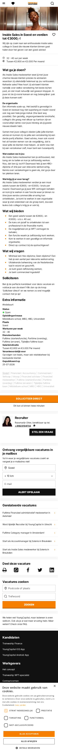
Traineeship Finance (12, 643)
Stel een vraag (42, 431)
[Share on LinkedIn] (52, 570)
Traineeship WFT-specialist (15, 675)
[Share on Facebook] (29, 570)
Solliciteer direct (29, 398)
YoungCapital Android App (15, 655)
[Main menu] (3, 3)
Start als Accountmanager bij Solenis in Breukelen (27, 541)
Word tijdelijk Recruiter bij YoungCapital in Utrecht (27, 524)
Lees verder (20, 705)
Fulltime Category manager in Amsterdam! (23, 532)
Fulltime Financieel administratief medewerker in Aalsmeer (26, 514)
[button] (29, 747)
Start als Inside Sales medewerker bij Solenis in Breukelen (25, 551)
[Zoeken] (53, 3)
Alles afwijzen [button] (29, 741)
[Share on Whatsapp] (17, 570)
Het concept (8, 669)
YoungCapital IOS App (13, 649)
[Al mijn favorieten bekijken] (13, 3)
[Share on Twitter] (40, 570)
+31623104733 (23, 426)
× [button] (54, 686)
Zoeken (29, 604)
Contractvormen (10, 680)
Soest (5, 373)
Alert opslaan (29, 492)
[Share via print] (5, 570)
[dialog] (29, 718)
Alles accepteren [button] (29, 734)
